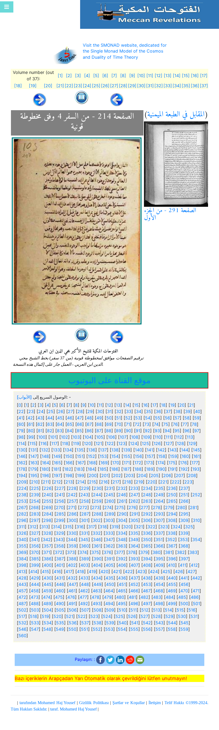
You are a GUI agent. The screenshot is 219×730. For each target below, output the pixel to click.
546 (22, 629)
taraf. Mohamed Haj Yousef (73, 709)
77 (184, 424)
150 (68, 456)
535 (60, 622)
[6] (105, 75)
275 (120, 507)
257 (72, 501)
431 (59, 578)
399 (35, 565)
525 (119, 616)
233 (134, 488)
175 (172, 462)
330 (72, 533)
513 (156, 610)
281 (193, 507)
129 (192, 443)
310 (196, 520)
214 (80, 482)
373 (71, 552)
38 (178, 411)
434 (97, 578)
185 (103, 469)
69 (109, 424)
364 (134, 546)
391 (109, 558)
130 (22, 450)
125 (145, 443)
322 (151, 526)
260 (110, 501)
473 (34, 597)
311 (21, 526)
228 (72, 488)
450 (110, 584)
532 (22, 622)
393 (134, 558)
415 (45, 571)
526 (132, 616)
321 (139, 526)
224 (22, 488)
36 (158, 411)
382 (181, 552)
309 (184, 520)
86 (89, 430)
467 (147, 590)
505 (60, 610)
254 (35, 501)
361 (97, 546)
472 (22, 597)
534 (48, 622)
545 (185, 622)
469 (172, 590)
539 (110, 622)
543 (159, 622)
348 (122, 539)
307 (159, 520)
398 (22, 565)
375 (95, 552)
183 (79, 469)
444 (35, 584)
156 (138, 456)
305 (134, 520)
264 (159, 501)
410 (171, 565)
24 (41, 411)
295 (185, 514)
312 (33, 526)
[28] (123, 85)
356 (35, 546)
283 (35, 514)
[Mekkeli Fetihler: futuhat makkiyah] (149, 12)
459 (47, 590)
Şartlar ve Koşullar (128, 702)
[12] (158, 75)
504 (48, 610)
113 (190, 437)
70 (118, 424)
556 (147, 629)
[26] (105, 85)
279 (169, 507)
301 (84, 520)
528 (157, 616)
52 (128, 417)
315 (68, 526)
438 (147, 578)
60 (21, 424)
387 (60, 558)
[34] (177, 85)
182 (67, 469)
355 (22, 546)
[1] (60, 75)
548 (47, 629)
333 (109, 533)
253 (22, 501)
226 (48, 488)
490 (60, 603)
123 (122, 443)
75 (165, 424)
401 (59, 565)
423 (141, 571)
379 (144, 552)
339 (184, 533)
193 (196, 469)
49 (99, 417)
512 (144, 610)
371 (46, 552)
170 (115, 462)
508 (97, 610)
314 (56, 526)
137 (103, 450)
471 (196, 590)
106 (111, 437)
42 (30, 417)
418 (80, 571)
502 (22, 610)
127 (168, 443)
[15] (186, 75)
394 (147, 558)
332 (97, 533)
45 (59, 417)
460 (60, 590)
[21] (60, 85)
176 (183, 462)
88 (108, 430)
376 (107, 552)
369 (22, 552)
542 (147, 622)
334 (122, 533)
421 (116, 571)
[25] (96, 85)
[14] (177, 75)
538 (97, 622)
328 (47, 533)
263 (147, 501)
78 (194, 424)
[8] (123, 75)
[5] (96, 75)
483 (157, 597)
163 (33, 462)
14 (127, 405)
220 (151, 482)
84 (69, 430)
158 (161, 456)
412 (194, 565)
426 (179, 571)
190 (161, 469)
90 (128, 430)
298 (47, 520)
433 (84, 578)
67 (89, 424)
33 (128, 411)
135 (80, 450)
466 (134, 590)
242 (72, 494)
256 (60, 501)
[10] (141, 75)
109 (146, 437)
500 (184, 603)
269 (47, 507)
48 (89, 417)
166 (69, 462)
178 (21, 469)
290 (123, 514)
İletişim (154, 702)
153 (103, 456)
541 (134, 622)
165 (57, 462)
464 (109, 590)
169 (104, 462)
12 (109, 405)
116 (43, 443)
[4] (87, 75)
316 (80, 526)
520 (57, 616)
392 (122, 558)
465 (122, 590)
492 (84, 603)
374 (83, 552)
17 (154, 405)
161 (196, 456)
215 (92, 482)
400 (48, 565)
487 (22, 603)
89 (118, 430)
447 (72, 584)
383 (193, 552)
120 (87, 443)
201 (104, 475)
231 (109, 488)
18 (163, 405)
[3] (78, 75)
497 (147, 603)
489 (47, 603)
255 (48, 501)
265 (172, 501)
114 (21, 443)
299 (60, 520)
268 (35, 507)
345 (84, 539)
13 (118, 405)
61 (30, 424)
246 (122, 494)
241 (59, 494)
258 (85, 501)
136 (91, 450)
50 (109, 417)
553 (109, 629)
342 (47, 539)
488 (35, 603)
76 (175, 424)
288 (97, 514)
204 (142, 475)
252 (196, 494)
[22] (69, 85)
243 (84, 494)
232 (122, 488)
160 (185, 456)
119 (76, 443)
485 (182, 597)
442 (196, 578)
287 (85, 514)
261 (122, 501)
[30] (141, 85)
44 (50, 417)
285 (60, 514)
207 (179, 475)
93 (157, 430)
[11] (149, 75)
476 (71, 597)
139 (126, 450)
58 (187, 417)
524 (107, 616)
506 (73, 610)
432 (72, 578)
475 (59, 597)
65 (69, 424)
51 (118, 417)
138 (115, 450)
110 (158, 437)
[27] (114, 85)
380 (156, 552)
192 (184, 469)
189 (149, 469)
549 (60, 629)
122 (110, 443)
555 (134, 629)
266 (185, 501)
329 (60, 533)
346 (97, 539)
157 (150, 456)
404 (97, 565)
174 (160, 462)
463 (97, 590)
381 (168, 552)
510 (122, 610)
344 (72, 539)
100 (41, 437)
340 (22, 539)
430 (48, 578)
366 (159, 546)
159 (173, 456)
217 (115, 482)
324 (177, 526)
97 (196, 430)
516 (191, 610)
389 (85, 558)
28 (80, 411)
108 (134, 437)
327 (35, 533)
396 (172, 558)
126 (157, 443)
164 (45, 462)
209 (22, 482)
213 (69, 482)
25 (50, 411)
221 (163, 482)
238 (22, 494)
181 (56, 469)
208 (192, 475)
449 (97, 584)
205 (155, 475)
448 (85, 584)
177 (194, 462)
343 (59, 539)
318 (103, 526)
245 (109, 494)
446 (60, 584)
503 (35, 610)
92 (147, 430)
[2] (69, 75)
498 (159, 603)
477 (83, 597)
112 (179, 437)
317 (91, 526)
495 (122, 603)
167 (80, 462)
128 (180, 443)
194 (22, 475)
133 (56, 450)
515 (180, 610)
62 (40, 424)
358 (60, 546)
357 (47, 546)
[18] (18, 85)
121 (99, 443)
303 (109, 520)
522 (82, 616)
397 (184, 558)
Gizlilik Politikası (94, 702)
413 (22, 571)
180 (45, 469)
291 (134, 514)
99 (31, 437)
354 (196, 539)
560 (22, 635)
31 (109, 411)
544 (172, 622)
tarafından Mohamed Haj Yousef (47, 702)
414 (33, 571)
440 (172, 578)
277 (144, 507)
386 (48, 558)
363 (122, 546)
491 (72, 603)
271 (71, 507)
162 (22, 462)
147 (33, 456)
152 (91, 456)
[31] (150, 85)
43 (40, 417)
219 (139, 482)
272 (83, 507)
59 (197, 417)
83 (59, 430)
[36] (195, 85)
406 (122, 565)
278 (157, 507)
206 (167, 475)
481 (132, 597)
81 (40, 430)
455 (172, 584)
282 (22, 514)
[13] (167, 75)
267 (22, 507)
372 (58, 552)
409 (159, 565)
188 (138, 469)
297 (35, 520)
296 (22, 520)
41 (20, 417)
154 (115, 456)
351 (159, 539)
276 (132, 507)
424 (154, 571)
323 (164, 526)
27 (70, 411)
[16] (195, 75)
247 (134, 494)
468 (159, 590)
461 (72, 590)
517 (21, 616)
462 (84, 590)
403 (84, 565)
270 (60, 507)
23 (31, 411)
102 (64, 437)
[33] (167, 85)
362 (109, 546)
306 (147, 520)
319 (115, 526)
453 (147, 584)
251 (184, 494)
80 (30, 430)
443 (22, 584)
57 (177, 417)
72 (137, 424)
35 (148, 411)
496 (134, 603)
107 (123, 437)
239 (35, 494)
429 (35, 578)
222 (176, 482)
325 (189, 526)
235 (159, 488)
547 (35, 629)
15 (136, 405)
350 (147, 539)
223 (188, 482)
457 (22, 590)
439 (159, 578)
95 (177, 430)
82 (49, 430)
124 (133, 443)
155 (126, 456)
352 (171, 539)
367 (172, 546)
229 (85, 488)
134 (68, 450)
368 (184, 546)
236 (172, 488)
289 (110, 514)
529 (169, 616)
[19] (33, 85)
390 (97, 558)
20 (182, 405)
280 (181, 507)
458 (35, 590)
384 (22, 558)
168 (92, 462)
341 (34, 539)
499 (172, 603)
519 (45, 616)
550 (72, 629)
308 (172, 520)
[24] (87, 85)
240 (48, 494)
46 (69, 417)
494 (109, 603)
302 (97, 520)
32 (119, 411)
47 (79, 417)
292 (147, 514)
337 (159, 533)
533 (35, 622)
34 (138, 411)
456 (185, 584)
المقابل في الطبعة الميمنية (176, 114)
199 (80, 475)
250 (172, 494)
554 (122, 629)
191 (173, 469)
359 (72, 546)
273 (96, 507)
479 (108, 597)
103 (76, 437)
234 (147, 488)
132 (44, 450)
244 (97, 494)
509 (110, 610)
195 (33, 475)
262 (134, 501)
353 (184, 539)
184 (91, 469)
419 (92, 571)
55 (157, 417)
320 (127, 526)
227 (60, 488)
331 (84, 533)
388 (72, 558)
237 (184, 488)
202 (117, 475)
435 (109, 578)
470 (184, 590)
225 (35, 488)
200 (93, 475)
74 (156, 424)
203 (130, 475)
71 (128, 424)
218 (127, 482)
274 (108, 507)
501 (196, 603)
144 (184, 450)
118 (65, 443)
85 (79, 430)
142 (161, 450)
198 (68, 475)
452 (134, 584)
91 (138, 430)
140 (138, 450)
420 (104, 571)
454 (159, 584)
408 (147, 565)
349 (134, 539)
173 (149, 462)
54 (147, 417)
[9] (132, 75)
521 (69, 616)
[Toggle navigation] (6, 7)
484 (170, 597)
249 (159, 494)
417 (68, 571)
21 (191, 405)
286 (73, 514)
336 (147, 533)
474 (46, 597)
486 (195, 597)
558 (172, 629)
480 (120, 597)
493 (97, 603)
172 (137, 462)
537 (85, 622)
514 (168, 610)
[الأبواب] (24, 397)
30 (100, 411)
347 (109, 539)
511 (133, 610)
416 (57, 571)
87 (98, 430)
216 (104, 482)
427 (191, 571)
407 (134, 565)
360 (85, 546)
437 (134, 578)
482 (144, 597)
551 (84, 629)
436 (122, 578)
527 (144, 616)
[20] (48, 85)
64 (59, 424)
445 (48, 584)
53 (137, 417)
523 (94, 616)
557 (159, 629)
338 (172, 533)
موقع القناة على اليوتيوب (109, 380)
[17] (204, 75)
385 (35, 558)
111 (168, 437)
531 (194, 616)
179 (33, 469)
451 (122, 584)
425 (166, 571)
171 (127, 462)
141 (150, 450)
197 (57, 475)
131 (33, 450)
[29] (132, 85)
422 (129, 571)
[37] (204, 85)
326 (22, 533)
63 (50, 424)
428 (22, 578)
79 (21, 430)
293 (159, 514)
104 (88, 437)
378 (132, 552)
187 (126, 469)
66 (79, 424)
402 (72, 565)
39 (187, 411)
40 (197, 411)
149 (57, 456)
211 (46, 482)
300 (72, 520)
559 (184, 629)
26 (60, 411)
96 (187, 430)
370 (35, 552)
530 (182, 616)
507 (85, 610)
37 (168, 411)
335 (134, 533)
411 (183, 565)
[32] (158, 85)
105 (99, 437)
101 (53, 437)
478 (95, 597)
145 (196, 450)
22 (21, 411)
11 (100, 405)
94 (167, 430)
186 (114, 469)
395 (159, 558)
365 (147, 546)
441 (184, 578)
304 (122, 520)
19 (172, 405)
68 (99, 424)
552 (97, 629)
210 (34, 482)
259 (97, 501)
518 (33, 616)
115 (32, 443)
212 (57, 482)
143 (173, 450)
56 (167, 417)
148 (45, 456)
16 (145, 405)
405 (109, 565)
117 (54, 443)
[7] (114, 75)
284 (48, 514)
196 (45, 475)
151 (80, 456)
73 (146, 424)
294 (172, 514)
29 (90, 411)
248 (147, 494)
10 (91, 405)
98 (21, 437)
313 (44, 526)
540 (123, 622)
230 (97, 488)
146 (22, 456)
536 (73, 622)
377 (119, 552)
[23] (78, 85)
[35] (186, 85)
